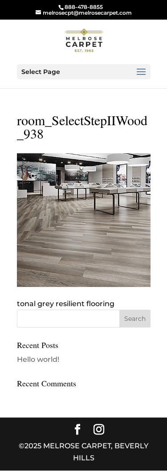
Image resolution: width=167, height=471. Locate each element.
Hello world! (38, 359)
